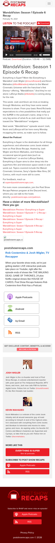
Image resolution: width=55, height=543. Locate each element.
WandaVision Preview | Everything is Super (24, 209)
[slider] (47, 54)
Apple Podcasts (23, 297)
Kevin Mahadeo (15, 410)
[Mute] (40, 54)
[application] (27, 55)
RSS (17, 333)
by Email (20, 321)
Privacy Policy (27, 532)
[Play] (6, 54)
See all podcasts (28, 452)
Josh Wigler (13, 372)
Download (44, 23)
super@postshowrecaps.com (19, 182)
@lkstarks (29, 94)
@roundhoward (33, 81)
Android (19, 309)
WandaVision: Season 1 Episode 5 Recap (22, 232)
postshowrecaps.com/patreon (25, 197)
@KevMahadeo (20, 84)
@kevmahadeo (18, 436)
